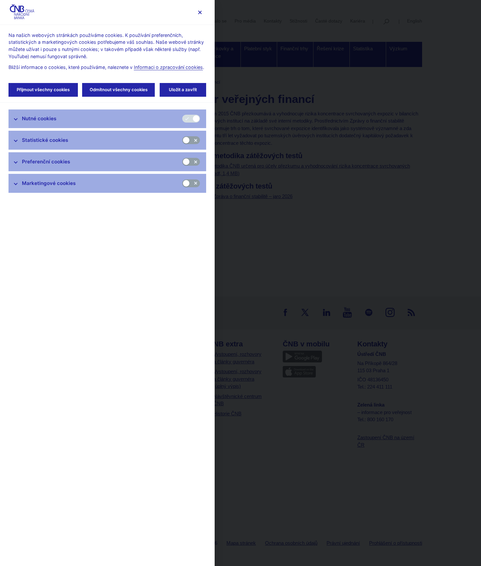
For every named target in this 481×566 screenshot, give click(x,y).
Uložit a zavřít (183, 89)
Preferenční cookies (46, 161)
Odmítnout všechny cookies (119, 89)
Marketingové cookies (49, 183)
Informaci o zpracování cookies (168, 67)
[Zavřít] (199, 12)
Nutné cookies (39, 118)
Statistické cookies (45, 140)
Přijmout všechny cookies (43, 89)
